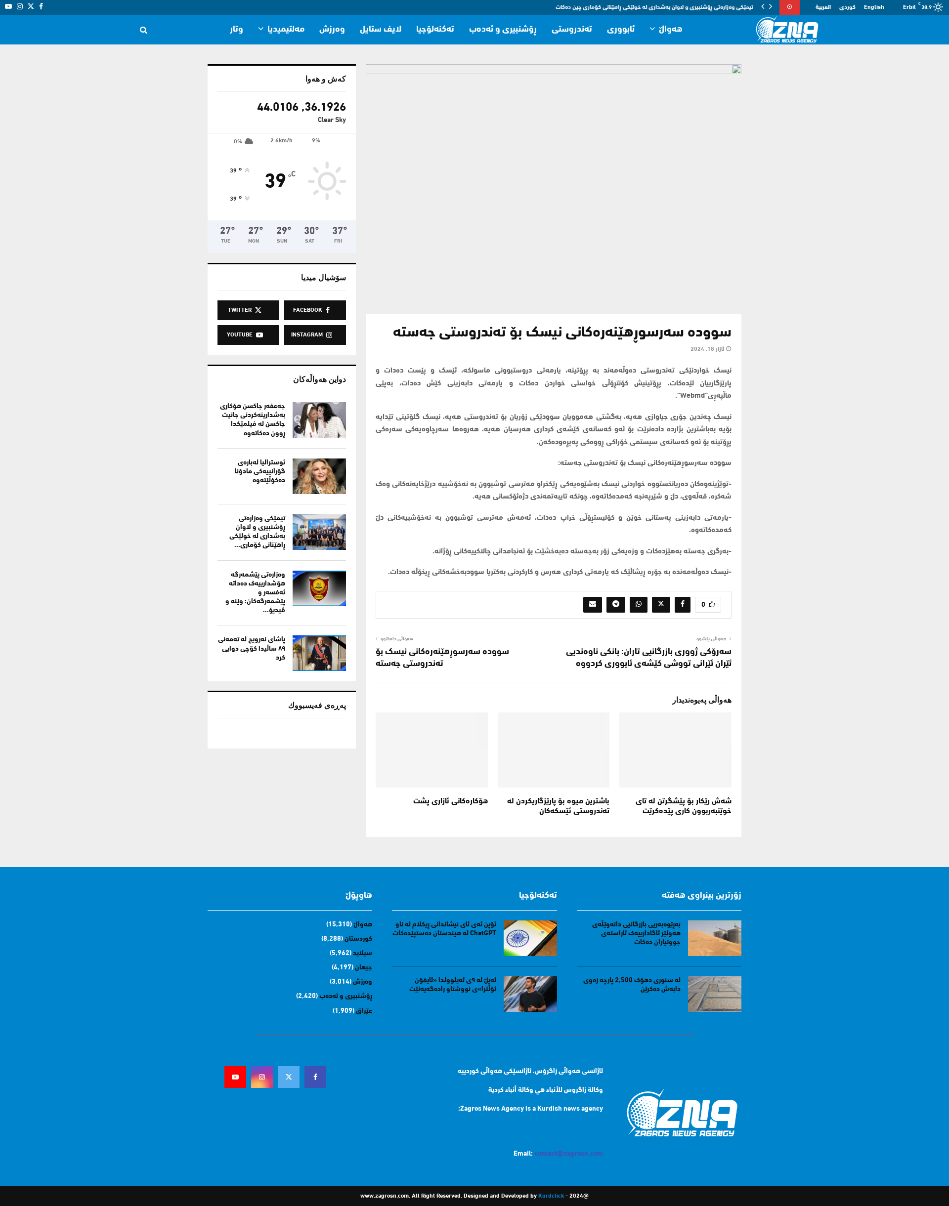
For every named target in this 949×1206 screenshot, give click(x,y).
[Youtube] (235, 1077)
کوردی (847, 7)
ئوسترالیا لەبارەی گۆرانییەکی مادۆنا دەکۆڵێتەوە (260, 471)
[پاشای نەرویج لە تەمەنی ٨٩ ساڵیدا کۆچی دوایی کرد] (319, 653)
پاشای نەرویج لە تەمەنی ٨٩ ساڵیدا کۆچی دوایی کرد (251, 648)
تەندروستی (572, 29)
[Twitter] (289, 1077)
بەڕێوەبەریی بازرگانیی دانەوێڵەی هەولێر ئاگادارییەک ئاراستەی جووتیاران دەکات (636, 933)
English (874, 7)
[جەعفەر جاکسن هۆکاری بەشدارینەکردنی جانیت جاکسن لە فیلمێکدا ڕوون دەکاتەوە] (319, 420)
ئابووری (621, 29)
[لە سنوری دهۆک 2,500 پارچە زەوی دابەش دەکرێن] (714, 994)
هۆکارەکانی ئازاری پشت (450, 801)
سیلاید (362, 953)
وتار (236, 29)
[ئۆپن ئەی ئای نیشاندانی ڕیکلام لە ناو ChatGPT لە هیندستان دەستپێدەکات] (530, 938)
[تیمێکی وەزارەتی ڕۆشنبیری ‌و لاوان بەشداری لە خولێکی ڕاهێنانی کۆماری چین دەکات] (319, 532)
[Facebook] (315, 1077)
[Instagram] (262, 1077)
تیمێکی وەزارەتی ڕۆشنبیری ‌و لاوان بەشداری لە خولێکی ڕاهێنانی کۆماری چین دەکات (655, 7)
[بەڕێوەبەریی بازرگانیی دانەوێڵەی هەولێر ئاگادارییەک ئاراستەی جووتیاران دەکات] (714, 938)
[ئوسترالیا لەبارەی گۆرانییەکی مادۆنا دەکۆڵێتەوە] (319, 476)
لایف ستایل (380, 29)
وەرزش (332, 29)
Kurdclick (551, 1196)
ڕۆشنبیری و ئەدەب (503, 29)
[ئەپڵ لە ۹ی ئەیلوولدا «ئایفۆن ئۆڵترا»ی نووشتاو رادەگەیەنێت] (530, 994)
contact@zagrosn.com (568, 1154)
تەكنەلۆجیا (435, 29)
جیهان (363, 967)
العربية (823, 7)
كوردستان (358, 939)
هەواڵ (671, 29)
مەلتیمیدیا (285, 29)
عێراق (364, 1011)
